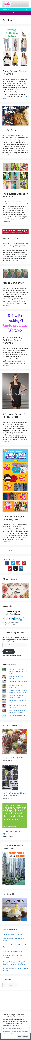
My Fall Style (9, 130)
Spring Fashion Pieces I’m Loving (14, 72)
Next (11, 550)
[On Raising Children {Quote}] (15, 816)
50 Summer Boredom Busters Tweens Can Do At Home (18, 671)
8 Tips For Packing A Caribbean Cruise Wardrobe (13, 340)
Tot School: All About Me (17, 715)
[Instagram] (18, 563)
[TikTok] (15, 568)
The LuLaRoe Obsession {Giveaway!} (15, 195)
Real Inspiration (10, 238)
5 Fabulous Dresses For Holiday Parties (14, 415)
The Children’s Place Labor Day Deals (13, 518)
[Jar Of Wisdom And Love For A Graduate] (15, 777)
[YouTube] (23, 563)
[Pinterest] (10, 568)
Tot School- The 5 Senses (18, 681)
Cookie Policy (8, 1033)
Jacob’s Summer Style (14, 282)
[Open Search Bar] (27, 9)
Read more (16, 155)
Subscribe (8, 652)
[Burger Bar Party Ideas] (15, 742)
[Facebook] (7, 563)
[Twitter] (12, 563)
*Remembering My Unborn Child (13, 951)
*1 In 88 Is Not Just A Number (12, 934)
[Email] (21, 568)
